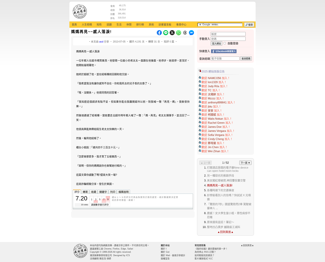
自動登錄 (233, 43)
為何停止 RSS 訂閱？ (205, 252)
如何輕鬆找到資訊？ (204, 255)
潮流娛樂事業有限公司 (101, 255)
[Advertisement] (189, 11)
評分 (77, 191)
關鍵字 (103, 191)
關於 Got (165, 252)
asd (101, 41)
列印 (112, 191)
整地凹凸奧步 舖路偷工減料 (223, 227)
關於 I (164, 248)
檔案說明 (123, 191)
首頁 (74, 24)
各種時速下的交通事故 (220, 190)
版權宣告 (165, 258)
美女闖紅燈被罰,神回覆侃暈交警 (226, 180)
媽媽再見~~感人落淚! (219, 185)
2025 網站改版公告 (213, 71)
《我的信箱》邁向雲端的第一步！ (211, 248)
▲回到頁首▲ (225, 232)
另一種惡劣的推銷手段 (220, 175)
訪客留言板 (165, 24)
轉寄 (85, 191)
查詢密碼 (246, 58)
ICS (128, 255)
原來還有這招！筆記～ (220, 222)
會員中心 (181, 24)
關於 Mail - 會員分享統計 (173, 255)
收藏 (93, 191)
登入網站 (216, 43)
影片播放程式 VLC (204, 258)
